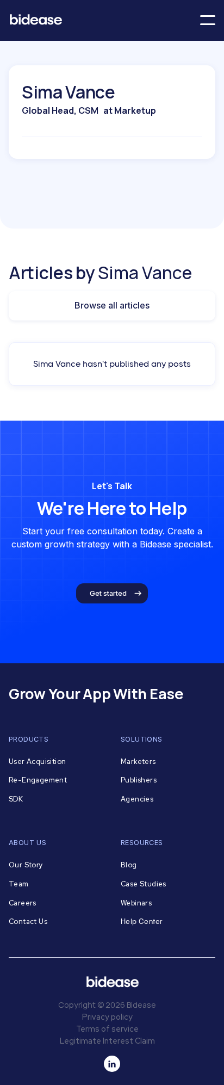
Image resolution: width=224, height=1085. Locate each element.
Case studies (143, 884)
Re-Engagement (38, 780)
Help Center (142, 921)
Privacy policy (107, 1017)
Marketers (138, 761)
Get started (108, 593)
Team (19, 884)
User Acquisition (37, 761)
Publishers (139, 780)
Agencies (137, 799)
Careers (22, 903)
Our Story (26, 865)
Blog (129, 865)
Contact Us (28, 921)
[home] (40, 20)
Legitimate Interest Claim (107, 1040)
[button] (207, 20)
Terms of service (107, 1029)
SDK (16, 799)
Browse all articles (112, 305)
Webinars (136, 903)
